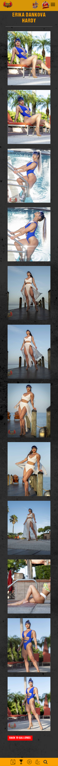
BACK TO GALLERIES (20, 737)
